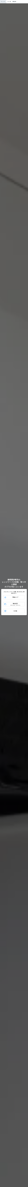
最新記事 (14, 1)
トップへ (3, 1)
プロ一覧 (9, 1)
